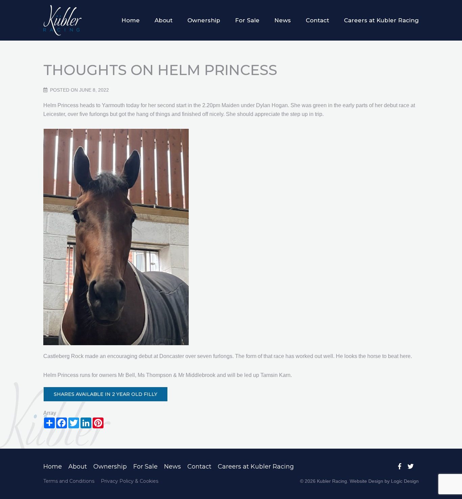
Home (130, 20)
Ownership (203, 20)
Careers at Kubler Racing (381, 20)
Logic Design (405, 481)
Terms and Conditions (68, 481)
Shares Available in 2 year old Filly (105, 394)
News (282, 20)
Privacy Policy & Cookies (129, 481)
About (163, 20)
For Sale (247, 20)
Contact (317, 20)
